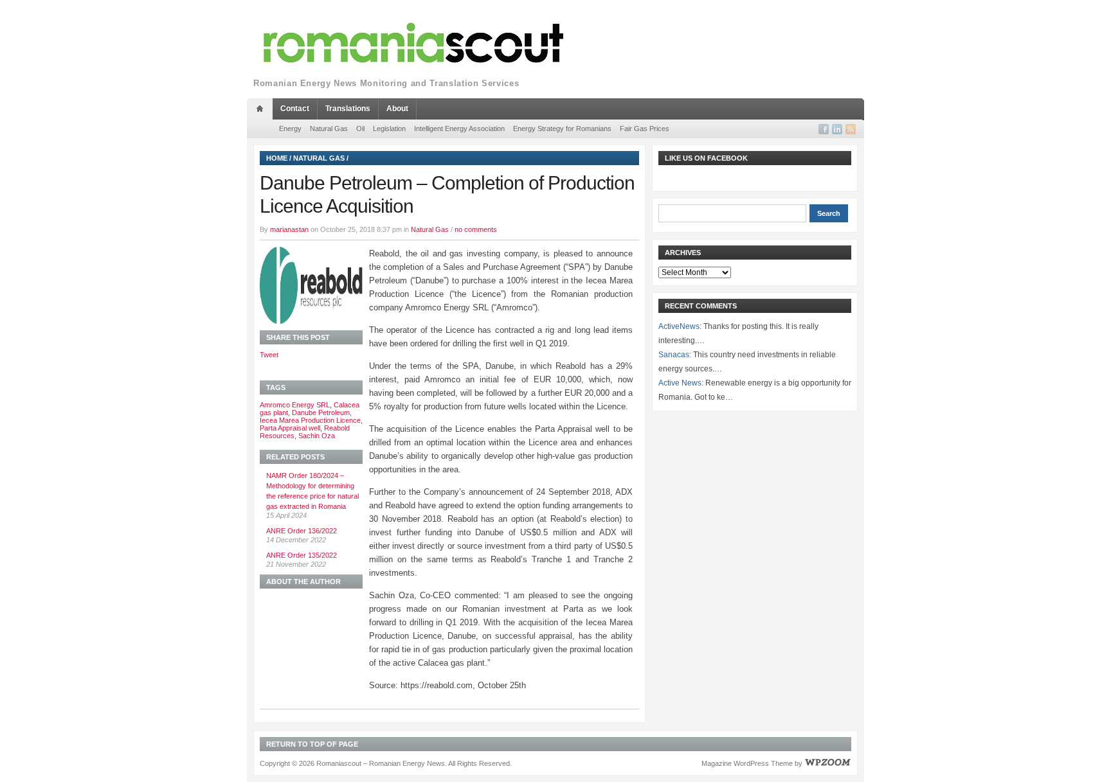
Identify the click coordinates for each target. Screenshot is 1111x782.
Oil (360, 128)
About (397, 108)
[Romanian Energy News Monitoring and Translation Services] (414, 43)
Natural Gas (329, 128)
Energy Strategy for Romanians (562, 128)
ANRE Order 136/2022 (301, 531)
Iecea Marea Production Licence (310, 420)
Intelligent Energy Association (459, 128)
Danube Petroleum (321, 412)
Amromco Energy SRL (295, 405)
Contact (294, 108)
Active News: (680, 382)
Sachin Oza (316, 436)
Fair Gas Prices (644, 128)
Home (276, 158)
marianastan (289, 229)
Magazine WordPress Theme (747, 763)
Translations (347, 108)
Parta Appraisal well (290, 428)
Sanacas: (674, 354)
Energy (290, 128)
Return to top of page (312, 744)
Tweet (269, 355)
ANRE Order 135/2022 (301, 555)
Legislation (389, 128)
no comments (476, 229)
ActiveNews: (679, 326)
